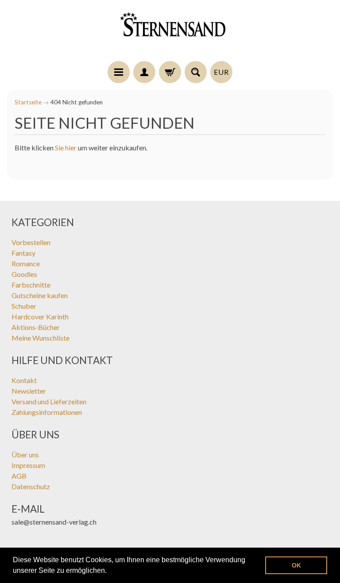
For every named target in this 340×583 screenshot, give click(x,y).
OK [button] (296, 565)
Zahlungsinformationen (47, 412)
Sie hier (66, 147)
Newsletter (29, 391)
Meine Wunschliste (41, 338)
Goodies (24, 274)
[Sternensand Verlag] (170, 32)
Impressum (28, 465)
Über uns (25, 454)
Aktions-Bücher (36, 327)
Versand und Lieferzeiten (49, 401)
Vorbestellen (31, 242)
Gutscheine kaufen (40, 295)
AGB (19, 476)
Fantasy (23, 253)
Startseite (28, 102)
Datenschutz (31, 486)
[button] (109, 571)
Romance (26, 263)
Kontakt (24, 380)
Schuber (24, 306)
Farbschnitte (31, 284)
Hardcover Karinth (40, 316)
